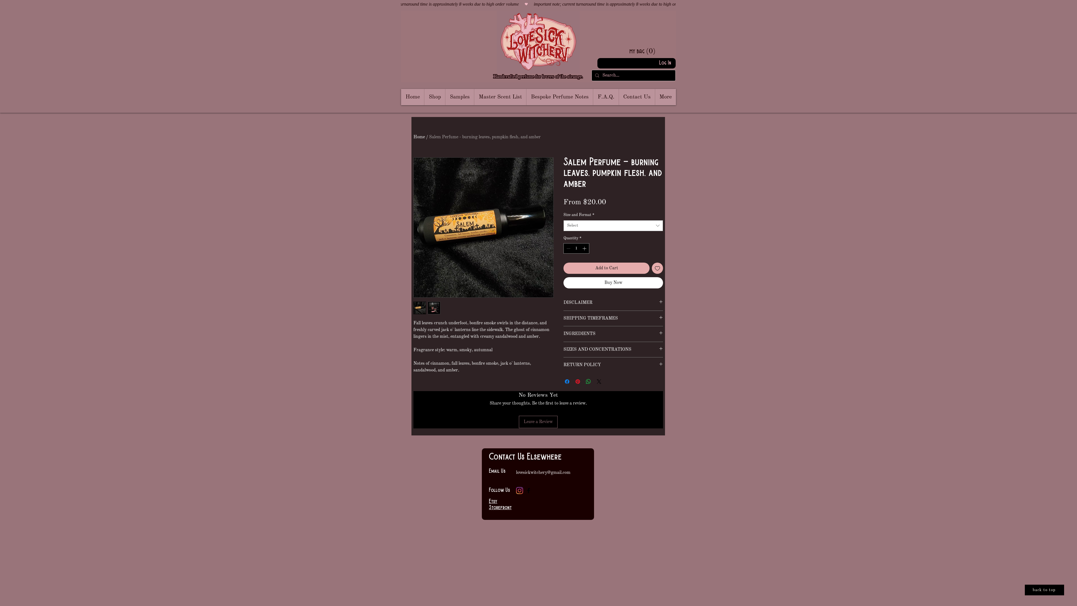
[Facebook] (528, 490)
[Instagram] (519, 490)
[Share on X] (599, 381)
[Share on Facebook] (567, 381)
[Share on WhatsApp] (588, 381)
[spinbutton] (576, 248)
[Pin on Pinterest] (577, 381)
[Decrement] (567, 248)
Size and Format (578, 215)
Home (419, 137)
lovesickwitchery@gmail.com (543, 472)
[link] (651, 51)
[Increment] (584, 248)
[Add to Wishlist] (657, 268)
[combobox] (613, 225)
